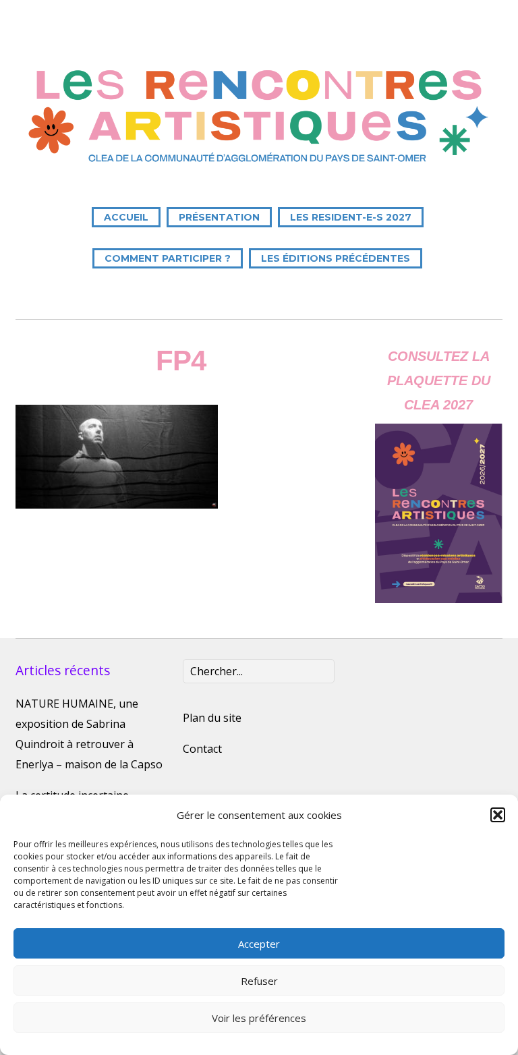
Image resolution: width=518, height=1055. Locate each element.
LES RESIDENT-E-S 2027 (350, 217)
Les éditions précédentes (335, 258)
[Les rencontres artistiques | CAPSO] (259, 163)
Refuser (259, 981)
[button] (498, 815)
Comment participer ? (168, 258)
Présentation (219, 217)
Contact (202, 748)
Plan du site (212, 717)
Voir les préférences (259, 1018)
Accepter (259, 943)
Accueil (126, 217)
